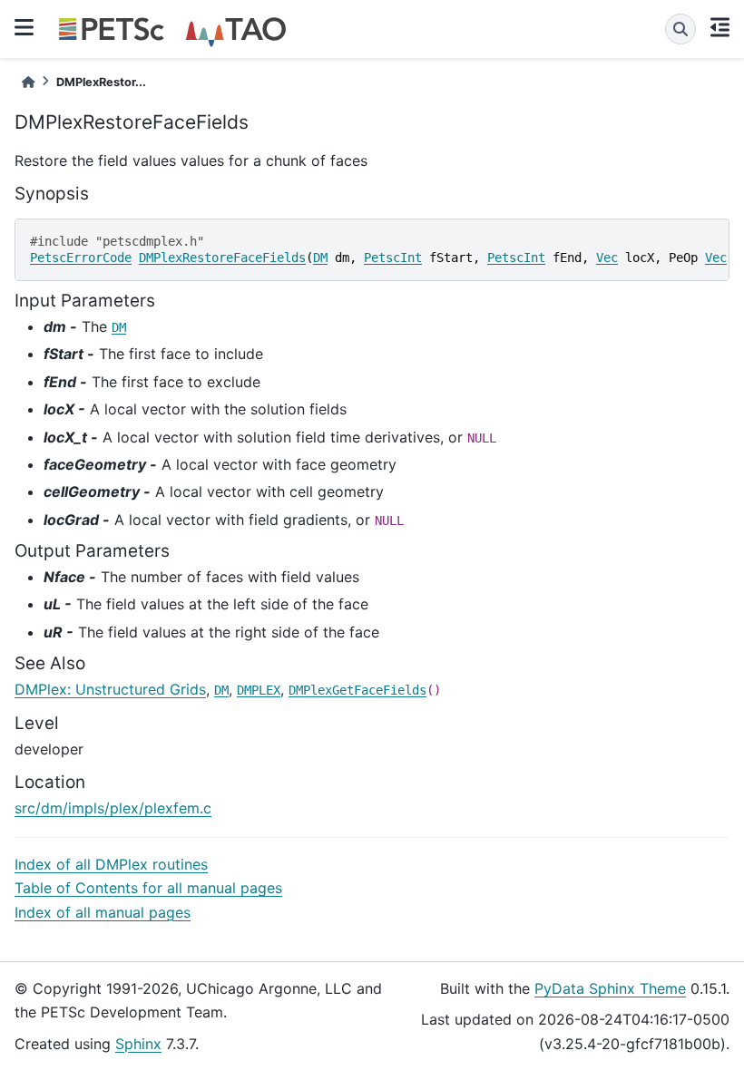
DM (320, 257)
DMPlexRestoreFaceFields (222, 257)
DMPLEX (258, 690)
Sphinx (138, 1044)
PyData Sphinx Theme (610, 988)
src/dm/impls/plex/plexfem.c (113, 808)
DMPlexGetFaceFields (357, 690)
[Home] (28, 82)
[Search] (680, 29)
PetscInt (393, 257)
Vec (607, 257)
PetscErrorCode (81, 257)
